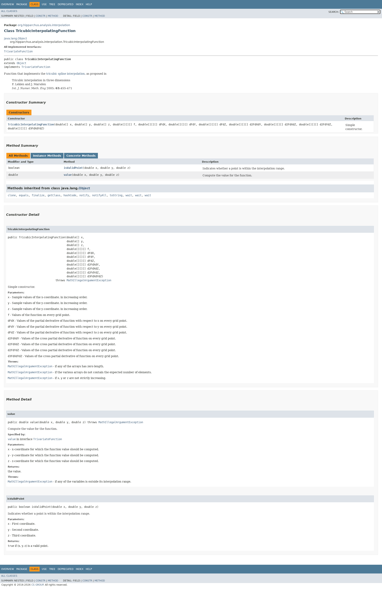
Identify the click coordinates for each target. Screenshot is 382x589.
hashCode (69, 195)
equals (23, 195)
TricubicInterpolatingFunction (31, 124)
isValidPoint (73, 167)
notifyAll (99, 195)
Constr (40, 16)
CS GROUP (37, 584)
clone (12, 195)
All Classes (9, 11)
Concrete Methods (81, 155)
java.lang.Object (15, 38)
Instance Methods (47, 155)
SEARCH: (333, 12)
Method (53, 16)
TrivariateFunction (18, 51)
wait (129, 195)
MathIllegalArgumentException (89, 280)
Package (21, 4)
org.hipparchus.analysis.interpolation (44, 25)
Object (21, 63)
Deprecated (65, 4)
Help (89, 4)
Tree (52, 4)
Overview (7, 4)
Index (79, 4)
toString (116, 195)
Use (44, 4)
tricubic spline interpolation (65, 73)
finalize (38, 195)
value (68, 174)
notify (84, 195)
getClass (54, 195)
